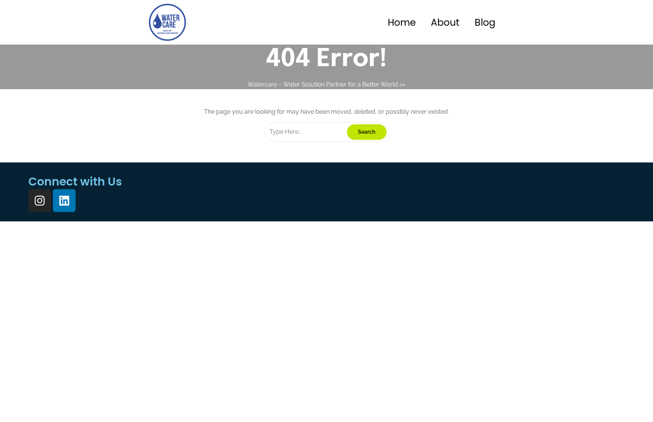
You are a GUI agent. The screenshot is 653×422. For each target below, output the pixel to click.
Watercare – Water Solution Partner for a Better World (323, 84)
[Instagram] (39, 200)
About (445, 22)
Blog (485, 22)
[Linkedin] (64, 200)
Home (402, 22)
